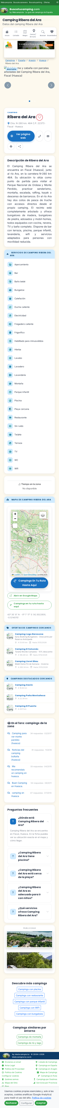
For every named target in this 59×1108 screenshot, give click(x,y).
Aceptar (41, 1103)
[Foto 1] (24, 101)
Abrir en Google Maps (25, 595)
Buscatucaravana (20, 2)
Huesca (42, 60)
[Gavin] (29, 960)
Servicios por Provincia (46, 1083)
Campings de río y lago (29, 1043)
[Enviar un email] (48, 136)
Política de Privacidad (14, 1069)
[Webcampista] (6, 1055)
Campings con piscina (29, 989)
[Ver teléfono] (39, 136)
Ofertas (47, 2)
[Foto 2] (27, 101)
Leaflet (17, 574)
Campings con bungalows (29, 1013)
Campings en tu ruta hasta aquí (31, 583)
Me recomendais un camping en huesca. (31, 771)
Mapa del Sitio (10, 1083)
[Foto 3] (29, 101)
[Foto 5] (35, 101)
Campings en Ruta (48, 1076)
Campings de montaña (29, 1036)
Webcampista (6, 2)
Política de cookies (41, 1097)
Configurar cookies (10, 1076)
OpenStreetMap (30, 574)
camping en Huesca (31, 794)
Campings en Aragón (47, 1069)
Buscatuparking (35, 2)
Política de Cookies (13, 1072)
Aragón (32, 60)
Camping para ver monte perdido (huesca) (31, 738)
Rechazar (11, 1103)
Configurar (26, 1103)
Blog (6, 1086)
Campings (10, 60)
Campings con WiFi (29, 1007)
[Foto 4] (32, 101)
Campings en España (47, 1065)
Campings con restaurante (29, 995)
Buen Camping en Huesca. (31, 784)
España (21, 60)
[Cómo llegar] (11, 146)
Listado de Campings (47, 1062)
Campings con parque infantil (29, 1001)
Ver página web (23, 136)
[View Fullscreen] (15, 525)
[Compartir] (19, 146)
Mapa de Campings (48, 1072)
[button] (7, 85)
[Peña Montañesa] (29, 45)
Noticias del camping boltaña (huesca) (31, 754)
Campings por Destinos (46, 1079)
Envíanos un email (12, 1062)
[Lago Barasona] (29, 939)
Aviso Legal (9, 1065)
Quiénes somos (11, 1079)
